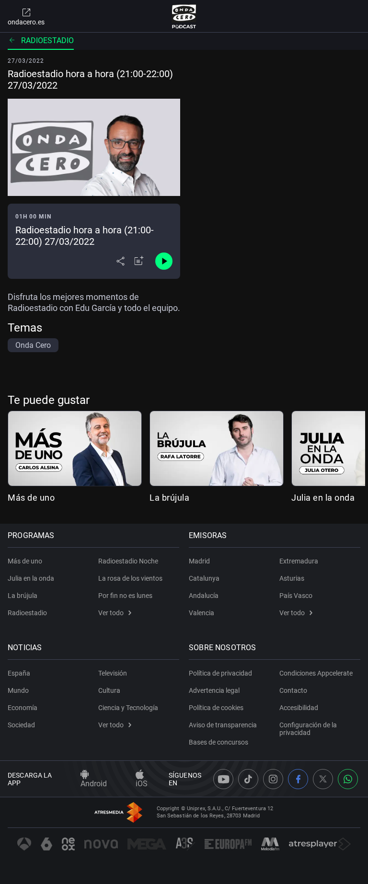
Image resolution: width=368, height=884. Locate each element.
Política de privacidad (220, 673)
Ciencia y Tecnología (128, 708)
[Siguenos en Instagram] (273, 779)
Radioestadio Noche (128, 561)
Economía (22, 708)
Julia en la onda (323, 498)
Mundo (18, 690)
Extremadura (298, 561)
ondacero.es (26, 22)
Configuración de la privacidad (308, 728)
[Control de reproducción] (163, 261)
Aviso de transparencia (223, 725)
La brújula (169, 498)
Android (93, 783)
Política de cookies (216, 708)
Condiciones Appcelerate (316, 673)
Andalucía (203, 595)
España (19, 673)
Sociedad (21, 725)
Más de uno (31, 498)
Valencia (201, 613)
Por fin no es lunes (125, 595)
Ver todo (111, 613)
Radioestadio (47, 40)
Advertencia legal (214, 690)
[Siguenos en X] (323, 779)
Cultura (109, 690)
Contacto (293, 690)
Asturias (291, 578)
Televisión (112, 673)
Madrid (199, 561)
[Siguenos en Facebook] (298, 779)
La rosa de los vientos (130, 578)
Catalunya (204, 578)
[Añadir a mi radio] (139, 261)
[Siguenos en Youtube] (223, 779)
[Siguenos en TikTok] (248, 779)
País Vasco (295, 595)
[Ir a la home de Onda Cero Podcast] (184, 16)
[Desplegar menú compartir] (120, 261)
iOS (142, 783)
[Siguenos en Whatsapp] (348, 779)
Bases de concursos (218, 742)
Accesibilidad (298, 708)
